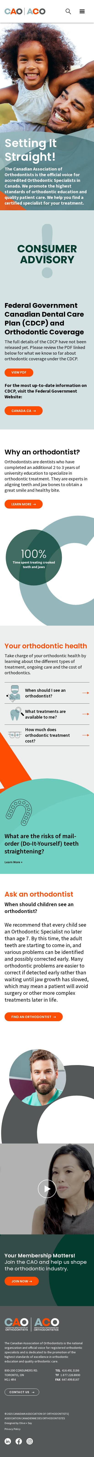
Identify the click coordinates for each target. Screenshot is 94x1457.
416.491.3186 (70, 1370)
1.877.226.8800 (70, 1375)
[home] (25, 11)
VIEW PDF (18, 372)
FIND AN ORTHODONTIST (33, 1017)
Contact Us (21, 1392)
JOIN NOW (21, 1281)
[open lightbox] (47, 1189)
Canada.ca (23, 411)
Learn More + (14, 862)
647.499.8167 (70, 1379)
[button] (82, 11)
